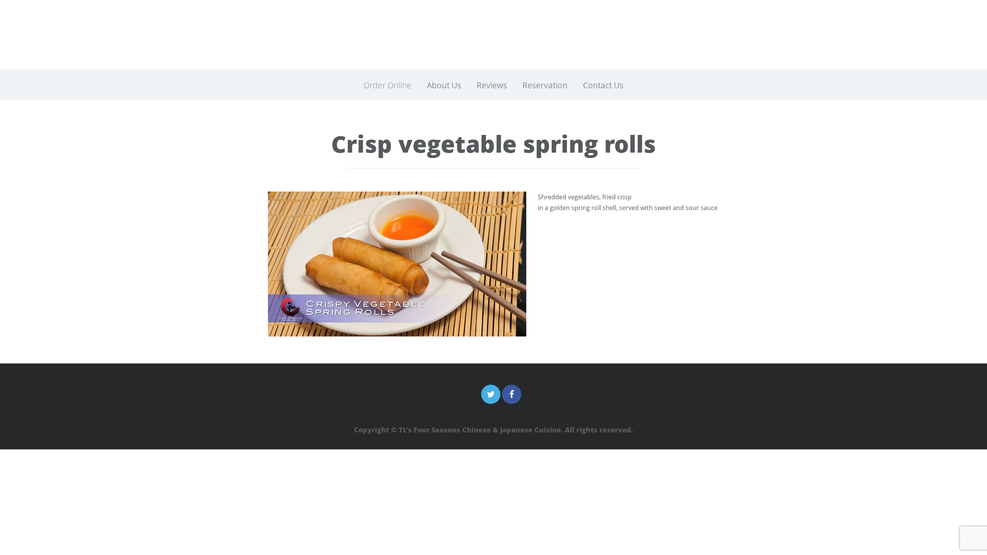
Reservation (545, 85)
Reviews (492, 85)
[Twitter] (490, 394)
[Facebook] (511, 394)
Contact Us (603, 85)
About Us (444, 85)
